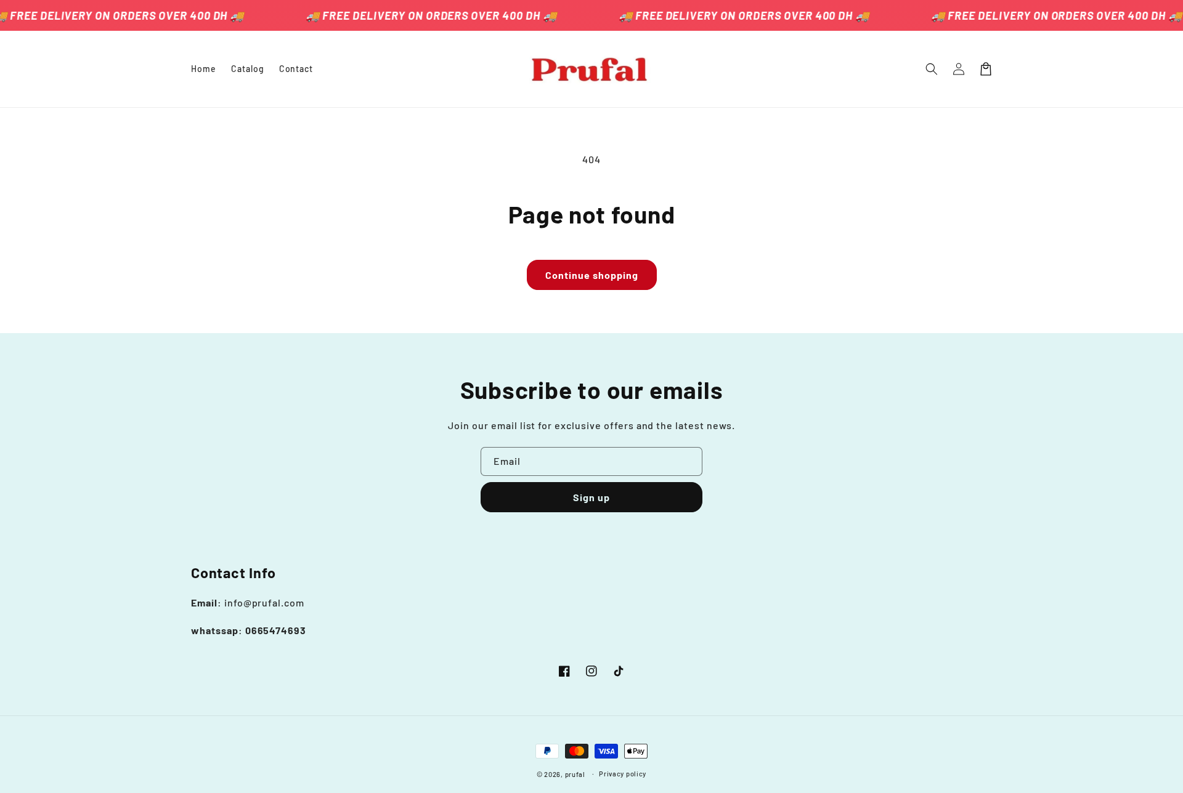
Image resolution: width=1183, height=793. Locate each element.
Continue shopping (591, 275)
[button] (931, 69)
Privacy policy (622, 774)
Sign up (591, 497)
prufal (575, 774)
